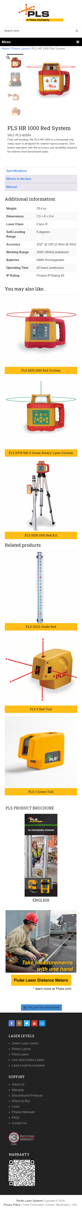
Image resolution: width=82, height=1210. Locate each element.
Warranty (18, 1090)
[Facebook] (12, 1023)
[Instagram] (19, 1023)
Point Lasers (20, 1054)
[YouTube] (34, 1023)
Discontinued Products (27, 1095)
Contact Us (19, 1123)
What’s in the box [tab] (18, 178)
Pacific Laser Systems (29, 1200)
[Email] (42, 1023)
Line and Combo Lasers (28, 1060)
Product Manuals (23, 1112)
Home (5, 48)
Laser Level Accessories (28, 1065)
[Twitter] (27, 1023)
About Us (18, 1084)
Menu (6, 42)
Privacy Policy (12, 1204)
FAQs (15, 1117)
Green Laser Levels (25, 1043)
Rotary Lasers (20, 48)
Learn (16, 1106)
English (41, 900)
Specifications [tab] (16, 170)
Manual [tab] (11, 186)
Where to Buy (21, 1101)
